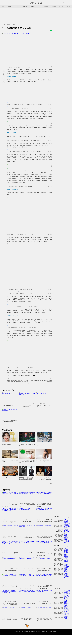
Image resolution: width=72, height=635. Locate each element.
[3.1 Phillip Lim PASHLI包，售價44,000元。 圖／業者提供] (29, 265)
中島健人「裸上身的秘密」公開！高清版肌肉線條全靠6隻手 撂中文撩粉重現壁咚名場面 (9, 505)
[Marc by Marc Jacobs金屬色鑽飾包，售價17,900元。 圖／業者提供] (29, 304)
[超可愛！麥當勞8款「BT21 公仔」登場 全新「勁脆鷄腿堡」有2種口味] (44, 562)
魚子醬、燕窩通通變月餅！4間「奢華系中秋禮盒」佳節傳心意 (44, 602)
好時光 (32, 6)
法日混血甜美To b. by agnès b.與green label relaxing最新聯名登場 (58, 612)
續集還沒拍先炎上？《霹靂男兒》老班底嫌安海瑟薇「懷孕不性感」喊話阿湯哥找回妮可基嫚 (27, 587)
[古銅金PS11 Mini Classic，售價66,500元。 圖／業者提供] (29, 291)
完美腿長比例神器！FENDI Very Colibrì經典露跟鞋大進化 (9, 404)
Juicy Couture (20, 375)
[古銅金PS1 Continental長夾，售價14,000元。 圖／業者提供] (29, 353)
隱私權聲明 (38, 631)
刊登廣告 (16, 631)
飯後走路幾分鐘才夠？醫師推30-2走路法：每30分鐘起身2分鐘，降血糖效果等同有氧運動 (27, 537)
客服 (22, 631)
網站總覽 (55, 631)
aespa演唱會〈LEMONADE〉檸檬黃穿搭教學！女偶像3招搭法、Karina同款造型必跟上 (27, 405)
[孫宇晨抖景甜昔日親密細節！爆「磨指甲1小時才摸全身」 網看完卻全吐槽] (27, 595)
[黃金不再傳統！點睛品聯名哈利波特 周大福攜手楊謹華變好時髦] (44, 530)
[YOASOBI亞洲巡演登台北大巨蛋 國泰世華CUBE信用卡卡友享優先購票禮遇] (44, 497)
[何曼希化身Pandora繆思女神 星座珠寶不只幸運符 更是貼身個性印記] (44, 513)
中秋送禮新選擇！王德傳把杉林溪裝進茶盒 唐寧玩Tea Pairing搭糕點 (9, 619)
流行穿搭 (18, 6)
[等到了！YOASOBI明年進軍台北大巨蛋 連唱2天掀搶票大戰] (27, 546)
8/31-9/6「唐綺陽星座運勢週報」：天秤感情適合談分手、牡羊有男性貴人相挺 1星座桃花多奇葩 (9, 603)
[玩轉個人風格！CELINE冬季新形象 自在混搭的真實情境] (10, 414)
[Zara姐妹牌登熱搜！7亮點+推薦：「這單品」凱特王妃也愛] (67, 597)
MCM (34, 375)
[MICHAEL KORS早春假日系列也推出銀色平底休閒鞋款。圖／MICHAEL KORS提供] (29, 102)
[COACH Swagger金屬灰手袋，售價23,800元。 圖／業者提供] (29, 215)
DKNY (8, 375)
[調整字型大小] (3, 81)
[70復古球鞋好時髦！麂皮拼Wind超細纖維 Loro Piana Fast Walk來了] (44, 397)
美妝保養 (25, 6)
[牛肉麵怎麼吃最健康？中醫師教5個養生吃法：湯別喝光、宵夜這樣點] (27, 562)
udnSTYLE (4, 24)
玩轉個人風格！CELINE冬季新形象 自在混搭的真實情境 (9, 421)
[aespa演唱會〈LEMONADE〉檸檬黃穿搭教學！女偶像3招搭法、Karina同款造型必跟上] (27, 397)
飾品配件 (13, 24)
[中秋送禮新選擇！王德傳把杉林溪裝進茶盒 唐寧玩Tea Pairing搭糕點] (10, 612)
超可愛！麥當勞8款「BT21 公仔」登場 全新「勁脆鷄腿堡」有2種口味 (44, 570)
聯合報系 (43, 631)
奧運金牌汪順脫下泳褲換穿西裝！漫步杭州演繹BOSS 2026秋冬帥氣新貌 (58, 607)
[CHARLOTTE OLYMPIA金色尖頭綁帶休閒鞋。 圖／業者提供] (29, 168)
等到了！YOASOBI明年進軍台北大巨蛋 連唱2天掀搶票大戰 (27, 553)
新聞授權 (26, 631)
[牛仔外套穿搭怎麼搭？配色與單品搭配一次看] (67, 617)
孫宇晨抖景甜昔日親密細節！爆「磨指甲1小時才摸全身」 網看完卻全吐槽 (27, 603)
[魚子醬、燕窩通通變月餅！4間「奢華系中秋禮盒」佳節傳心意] (44, 595)
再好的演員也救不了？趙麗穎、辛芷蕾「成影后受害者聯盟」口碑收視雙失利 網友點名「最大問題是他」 (43, 478)
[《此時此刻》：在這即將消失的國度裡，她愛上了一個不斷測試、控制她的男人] (44, 612)
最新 (3, 6)
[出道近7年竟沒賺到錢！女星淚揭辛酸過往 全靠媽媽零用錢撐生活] (10, 530)
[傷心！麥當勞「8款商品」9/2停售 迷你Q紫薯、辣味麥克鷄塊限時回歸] (10, 562)
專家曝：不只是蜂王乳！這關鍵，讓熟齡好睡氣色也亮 (9, 443)
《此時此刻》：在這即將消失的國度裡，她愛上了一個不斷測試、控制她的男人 (44, 619)
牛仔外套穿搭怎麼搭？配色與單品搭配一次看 (58, 616)
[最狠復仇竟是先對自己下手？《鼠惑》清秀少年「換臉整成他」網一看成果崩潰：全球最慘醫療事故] (10, 513)
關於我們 (51, 631)
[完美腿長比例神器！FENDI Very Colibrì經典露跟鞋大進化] (10, 397)
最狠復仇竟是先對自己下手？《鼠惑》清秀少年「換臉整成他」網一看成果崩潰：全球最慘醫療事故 (9, 521)
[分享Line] (3, 74)
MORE (68, 517)
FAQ (20, 631)
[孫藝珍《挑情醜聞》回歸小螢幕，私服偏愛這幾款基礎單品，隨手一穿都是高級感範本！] (67, 602)
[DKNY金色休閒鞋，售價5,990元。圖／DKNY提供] (29, 106)
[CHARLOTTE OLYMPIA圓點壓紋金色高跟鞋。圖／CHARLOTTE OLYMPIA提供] (29, 149)
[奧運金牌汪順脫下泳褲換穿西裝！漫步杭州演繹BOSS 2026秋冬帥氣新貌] (67, 607)
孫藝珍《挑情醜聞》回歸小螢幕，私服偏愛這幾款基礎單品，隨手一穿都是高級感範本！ (58, 602)
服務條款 (30, 631)
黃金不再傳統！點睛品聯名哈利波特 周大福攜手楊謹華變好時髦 (44, 536)
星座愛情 (54, 6)
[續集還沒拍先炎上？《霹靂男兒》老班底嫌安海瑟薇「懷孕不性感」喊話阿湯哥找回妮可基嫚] (27, 579)
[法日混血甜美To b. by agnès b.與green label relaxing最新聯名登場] (67, 612)
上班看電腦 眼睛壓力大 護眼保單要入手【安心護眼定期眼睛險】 (44, 460)
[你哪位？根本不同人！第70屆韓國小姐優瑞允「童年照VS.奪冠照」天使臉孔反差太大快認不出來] (10, 546)
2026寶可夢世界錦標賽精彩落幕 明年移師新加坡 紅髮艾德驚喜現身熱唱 (27, 444)
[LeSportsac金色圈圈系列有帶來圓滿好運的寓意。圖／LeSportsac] (29, 325)
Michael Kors (14, 375)
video (68, 6)
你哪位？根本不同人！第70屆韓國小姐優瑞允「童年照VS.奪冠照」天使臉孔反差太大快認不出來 (10, 554)
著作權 (34, 631)
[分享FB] (3, 70)
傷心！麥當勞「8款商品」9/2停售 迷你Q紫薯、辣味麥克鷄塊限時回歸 (10, 570)
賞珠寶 (39, 6)
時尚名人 (10, 6)
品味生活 (46, 6)
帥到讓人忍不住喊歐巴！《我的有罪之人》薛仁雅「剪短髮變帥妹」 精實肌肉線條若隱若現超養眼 (26, 478)
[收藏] (3, 77)
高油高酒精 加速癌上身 (7, 477)
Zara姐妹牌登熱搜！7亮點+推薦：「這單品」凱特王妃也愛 (59, 597)
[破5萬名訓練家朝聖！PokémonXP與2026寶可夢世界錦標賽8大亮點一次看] (44, 546)
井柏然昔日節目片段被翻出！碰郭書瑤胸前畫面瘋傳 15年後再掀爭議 (10, 587)
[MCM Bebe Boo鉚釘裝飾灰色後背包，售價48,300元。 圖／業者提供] (27, 49)
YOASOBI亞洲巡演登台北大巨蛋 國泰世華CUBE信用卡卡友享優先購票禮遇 (27, 461)
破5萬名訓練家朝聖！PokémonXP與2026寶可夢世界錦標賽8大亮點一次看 (44, 554)
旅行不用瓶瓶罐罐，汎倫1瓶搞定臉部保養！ (10, 460)
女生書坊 (61, 6)
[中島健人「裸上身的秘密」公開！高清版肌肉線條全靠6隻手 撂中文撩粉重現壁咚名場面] (10, 497)
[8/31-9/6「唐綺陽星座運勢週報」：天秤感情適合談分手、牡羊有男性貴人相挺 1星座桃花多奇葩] (10, 595)
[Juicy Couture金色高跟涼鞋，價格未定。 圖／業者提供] (29, 164)
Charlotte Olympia (28, 375)
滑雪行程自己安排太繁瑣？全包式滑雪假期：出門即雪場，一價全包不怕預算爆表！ (43, 444)
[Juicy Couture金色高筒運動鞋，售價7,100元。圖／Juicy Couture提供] (29, 121)
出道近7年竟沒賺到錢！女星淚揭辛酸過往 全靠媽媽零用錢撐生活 (9, 536)
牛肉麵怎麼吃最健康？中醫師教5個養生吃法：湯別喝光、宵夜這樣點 (27, 570)
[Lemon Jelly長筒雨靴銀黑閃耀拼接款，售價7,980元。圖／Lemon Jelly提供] (29, 138)
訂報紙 (47, 631)
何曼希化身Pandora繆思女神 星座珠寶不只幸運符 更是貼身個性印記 (44, 520)
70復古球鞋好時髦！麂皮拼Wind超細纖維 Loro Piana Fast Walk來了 (44, 405)
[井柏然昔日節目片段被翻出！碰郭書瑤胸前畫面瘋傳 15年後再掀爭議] (10, 579)
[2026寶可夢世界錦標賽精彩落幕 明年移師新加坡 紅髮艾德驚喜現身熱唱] (27, 497)
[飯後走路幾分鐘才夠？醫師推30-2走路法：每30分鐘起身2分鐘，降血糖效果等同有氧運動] (27, 530)
